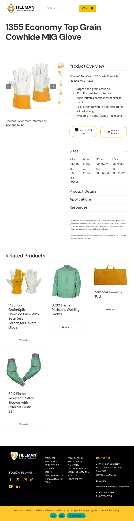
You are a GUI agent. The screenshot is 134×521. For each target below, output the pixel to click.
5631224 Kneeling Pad (108, 294)
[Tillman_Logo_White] (24, 452)
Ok (53, 515)
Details (24, 340)
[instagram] (25, 479)
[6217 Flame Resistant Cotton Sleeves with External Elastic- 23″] (24, 370)
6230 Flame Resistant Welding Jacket (65, 309)
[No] (129, 513)
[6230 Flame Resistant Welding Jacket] (67, 282)
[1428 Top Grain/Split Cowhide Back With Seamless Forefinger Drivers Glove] (24, 282)
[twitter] (18, 479)
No (62, 515)
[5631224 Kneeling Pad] (110, 275)
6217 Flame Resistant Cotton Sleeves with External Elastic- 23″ (21, 402)
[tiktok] (32, 479)
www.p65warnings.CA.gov (98, 229)
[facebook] (11, 479)
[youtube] (11, 486)
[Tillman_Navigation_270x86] (21, 4)
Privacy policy (76, 515)
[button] (98, 151)
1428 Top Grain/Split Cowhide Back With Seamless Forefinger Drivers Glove (23, 316)
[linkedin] (18, 486)
